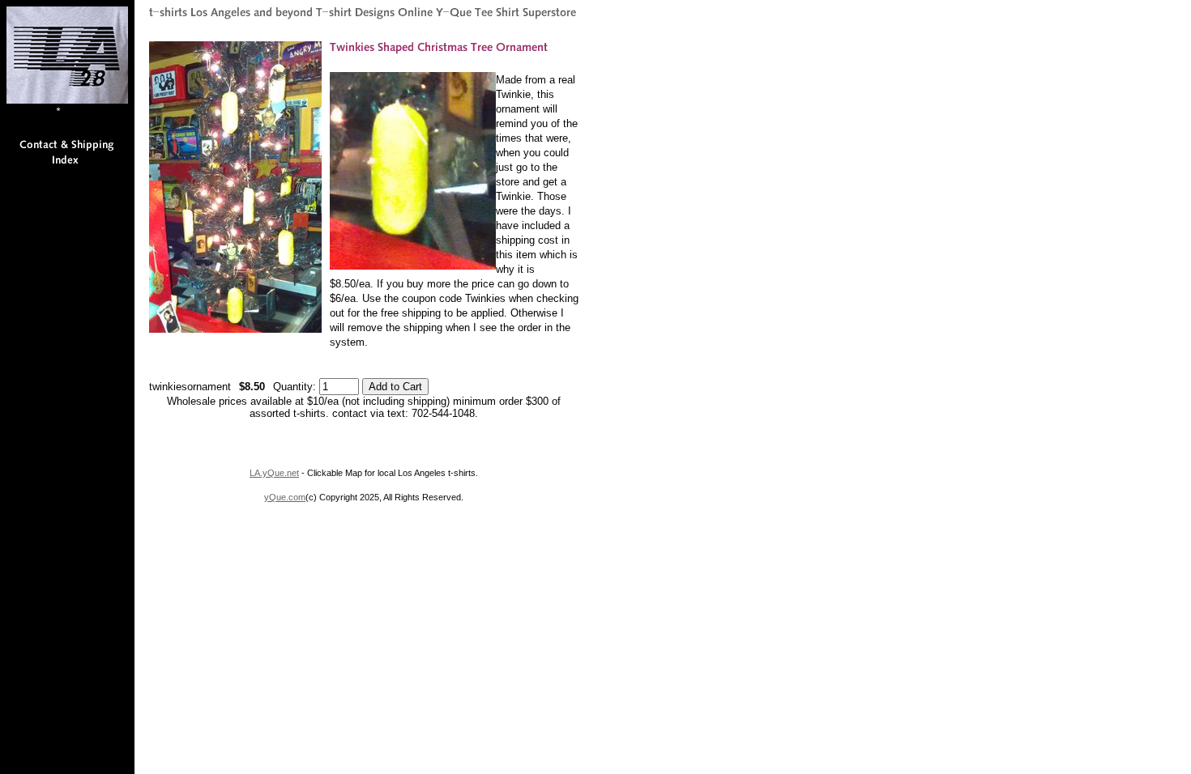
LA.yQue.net (274, 473)
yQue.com (284, 497)
